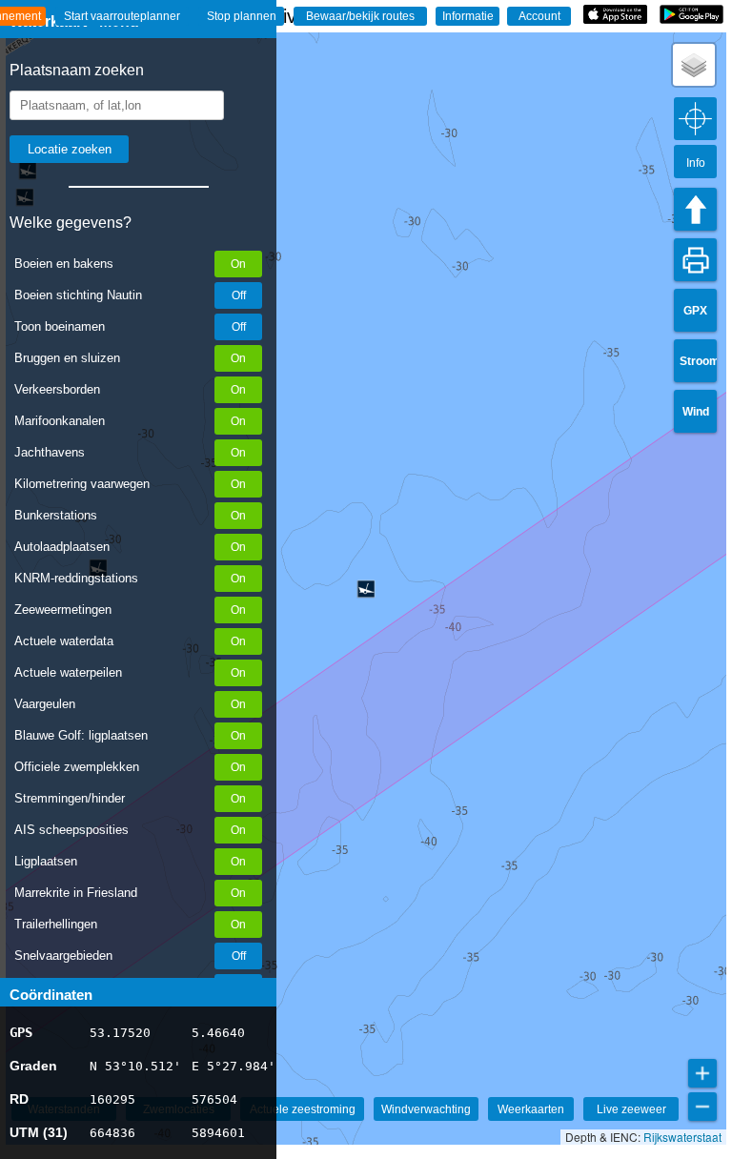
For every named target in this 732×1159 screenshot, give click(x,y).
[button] (694, 65)
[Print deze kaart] (695, 259)
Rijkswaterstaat (682, 1136)
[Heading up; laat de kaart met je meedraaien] (695, 209)
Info (695, 163)
